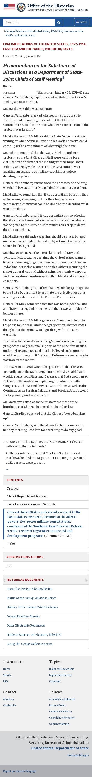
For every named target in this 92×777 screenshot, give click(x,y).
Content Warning (59, 724)
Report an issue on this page (19, 771)
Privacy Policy (57, 705)
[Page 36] (82, 288)
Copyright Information (62, 717)
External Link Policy (60, 711)
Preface (12, 488)
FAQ (5, 681)
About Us (8, 699)
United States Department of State (60, 748)
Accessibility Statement (62, 699)
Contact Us (9, 705)
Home (6, 669)
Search (7, 675)
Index (11, 544)
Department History (60, 675)
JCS (9, 566)
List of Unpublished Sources (27, 496)
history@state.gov (78, 755)
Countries (54, 681)
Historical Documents (61, 669)
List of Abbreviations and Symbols (31, 504)
